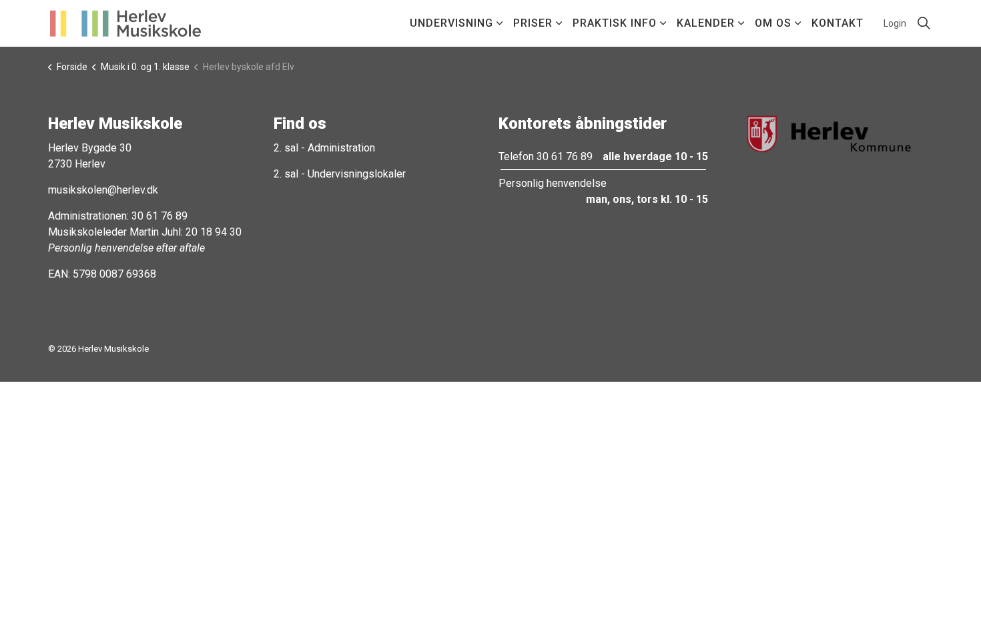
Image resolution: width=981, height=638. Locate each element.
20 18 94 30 (214, 232)
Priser (533, 23)
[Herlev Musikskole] (125, 23)
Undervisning (451, 23)
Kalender (706, 23)
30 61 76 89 (159, 216)
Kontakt (837, 23)
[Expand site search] (923, 23)
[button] (829, 133)
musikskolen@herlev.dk (103, 190)
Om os (773, 23)
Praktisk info (615, 23)
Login (895, 23)
